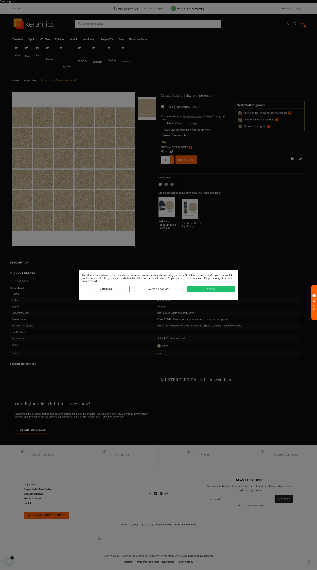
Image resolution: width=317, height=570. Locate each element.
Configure (106, 288)
